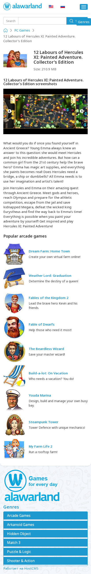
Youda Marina (40, 395)
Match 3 (13, 542)
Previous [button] (9, 111)
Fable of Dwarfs (42, 324)
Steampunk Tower (43, 422)
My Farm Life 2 (40, 446)
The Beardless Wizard (46, 348)
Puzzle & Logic (19, 551)
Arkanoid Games (20, 524)
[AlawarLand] (22, 7)
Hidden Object (19, 533)
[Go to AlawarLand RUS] (63, 6)
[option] (45, 111)
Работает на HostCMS (20, 568)
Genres (84, 22)
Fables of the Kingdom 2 (48, 297)
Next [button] (82, 111)
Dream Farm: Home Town (49, 251)
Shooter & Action (21, 560)
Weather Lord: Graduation (50, 275)
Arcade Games (18, 515)
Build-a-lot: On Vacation (48, 373)
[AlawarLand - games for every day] (45, 485)
